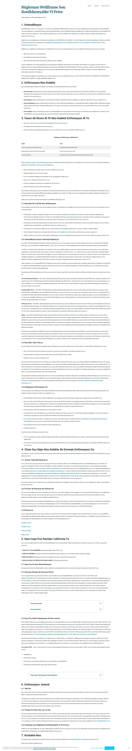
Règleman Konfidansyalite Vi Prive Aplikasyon (60, 42)
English (90, 6)
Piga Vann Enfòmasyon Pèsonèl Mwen (85, 634)
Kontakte (30, 578)
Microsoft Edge (26, 530)
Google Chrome (26, 522)
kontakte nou (64, 232)
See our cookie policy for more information (44, 748)
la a (57, 476)
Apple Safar (25, 534)
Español (96, 6)
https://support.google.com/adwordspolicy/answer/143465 (39, 162)
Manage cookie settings (97, 748)
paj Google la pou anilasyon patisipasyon (51, 471)
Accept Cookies (109, 748)
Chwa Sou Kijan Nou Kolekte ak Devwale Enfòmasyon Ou (52, 634)
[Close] (128, 748)
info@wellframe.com (103, 721)
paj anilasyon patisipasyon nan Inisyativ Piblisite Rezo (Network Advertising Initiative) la (54, 473)
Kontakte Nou (73, 214)
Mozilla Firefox (26, 526)
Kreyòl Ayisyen (105, 6)
